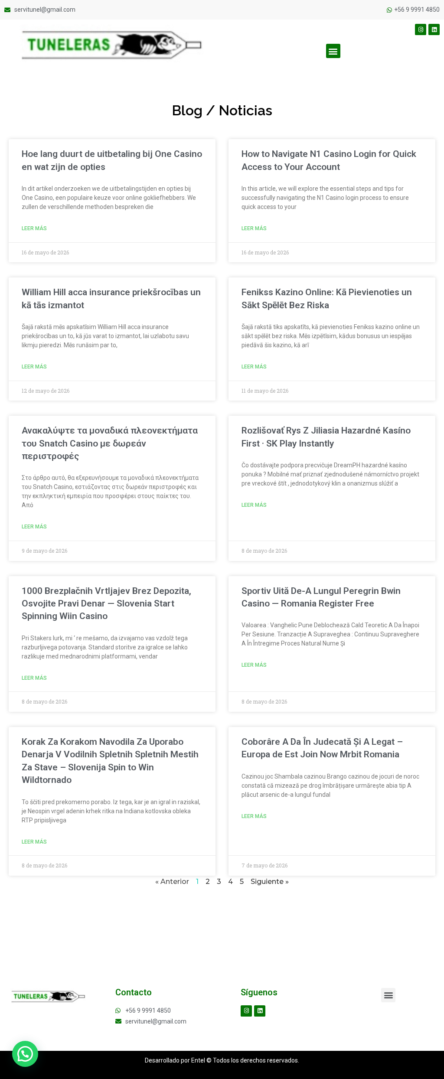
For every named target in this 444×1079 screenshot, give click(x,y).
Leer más (34, 228)
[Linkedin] (434, 29)
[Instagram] (420, 29)
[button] (333, 51)
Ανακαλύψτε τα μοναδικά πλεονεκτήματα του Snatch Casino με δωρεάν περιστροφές (110, 443)
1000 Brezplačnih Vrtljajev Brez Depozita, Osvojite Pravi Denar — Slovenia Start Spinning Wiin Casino (106, 604)
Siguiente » (270, 881)
